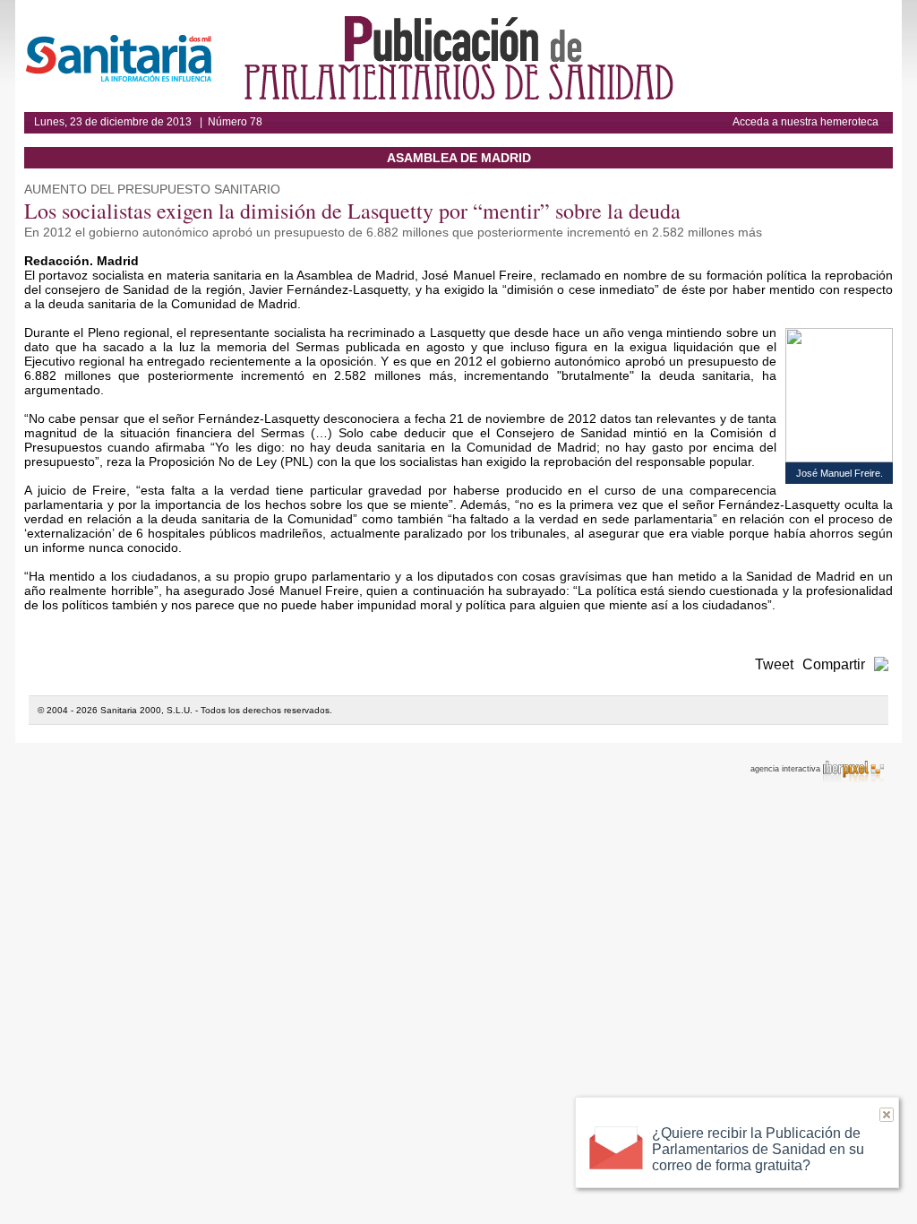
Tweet (774, 664)
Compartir (833, 664)
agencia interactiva (786, 768)
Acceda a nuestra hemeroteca (805, 122)
